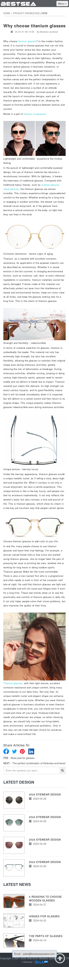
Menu (61, 3)
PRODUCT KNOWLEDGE (26, 13)
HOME (6, 13)
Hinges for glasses (44, 916)
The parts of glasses (45, 936)
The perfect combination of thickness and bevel (38, 763)
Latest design (18, 782)
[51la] (41, 961)
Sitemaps (27, 961)
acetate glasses (50, 184)
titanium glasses (27, 41)
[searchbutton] (62, 770)
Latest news (17, 884)
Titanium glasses (12, 683)
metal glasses (11, 189)
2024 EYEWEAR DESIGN (45, 794)
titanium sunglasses (35, 113)
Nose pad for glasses (22, 758)
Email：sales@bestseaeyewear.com (34, 954)
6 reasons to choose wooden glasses (45, 898)
